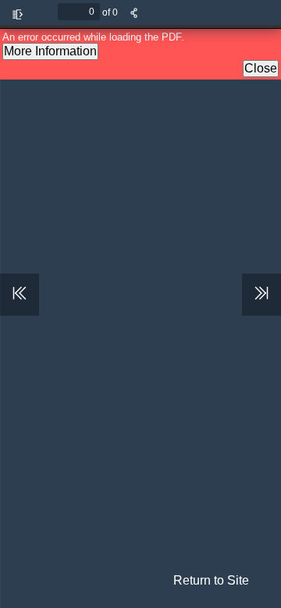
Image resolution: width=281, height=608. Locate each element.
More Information (50, 51)
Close (260, 68)
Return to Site (211, 580)
